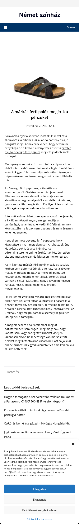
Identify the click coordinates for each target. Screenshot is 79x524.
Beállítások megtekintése (39, 510)
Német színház (39, 14)
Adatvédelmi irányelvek (39, 519)
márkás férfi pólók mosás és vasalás (46, 264)
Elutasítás (39, 499)
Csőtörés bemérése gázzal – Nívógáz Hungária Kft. (37, 423)
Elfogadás (39, 489)
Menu (71, 27)
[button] (73, 444)
